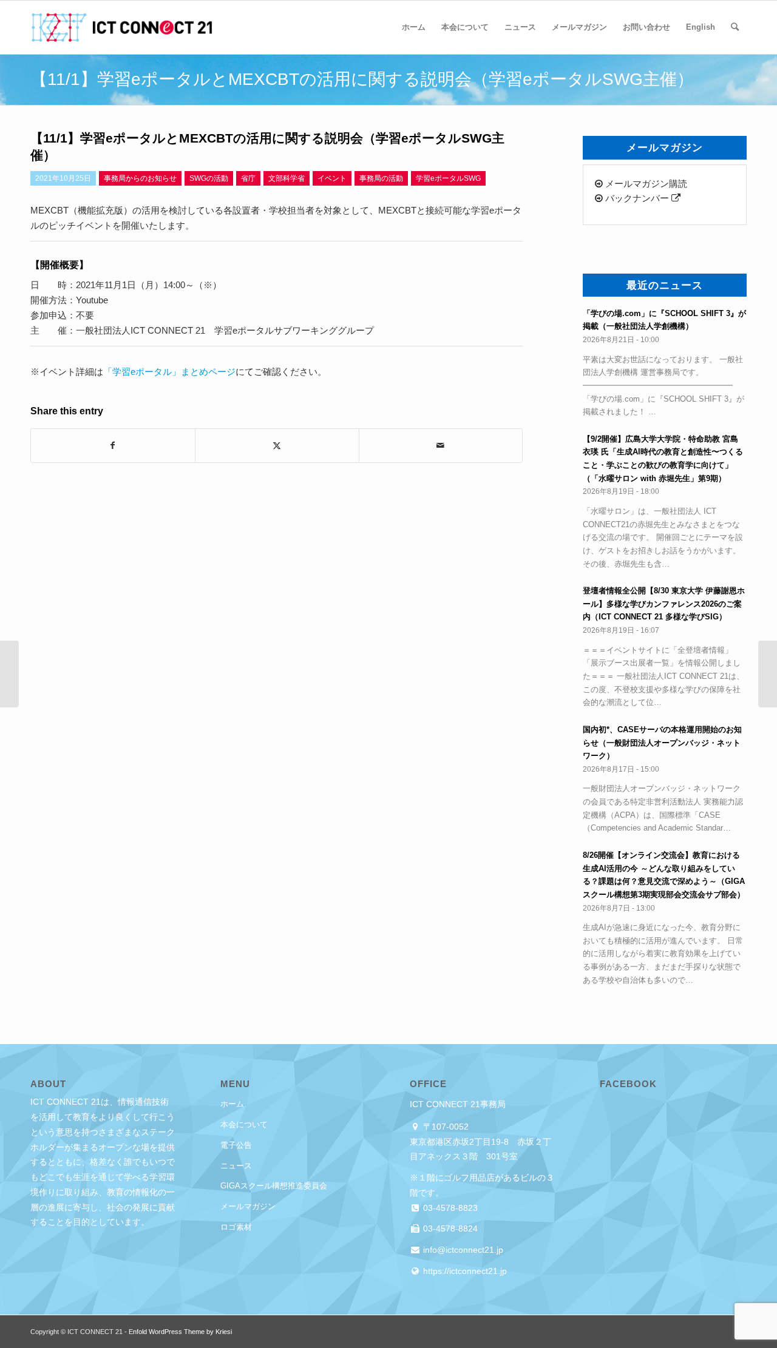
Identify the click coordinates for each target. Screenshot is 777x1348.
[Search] (735, 27)
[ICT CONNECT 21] (121, 27)
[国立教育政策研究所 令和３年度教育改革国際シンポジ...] (9, 674)
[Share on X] (277, 445)
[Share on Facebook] (113, 445)
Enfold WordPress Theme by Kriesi (180, 1331)
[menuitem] (413, 27)
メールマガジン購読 (645, 183)
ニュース (236, 1165)
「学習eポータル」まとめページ (169, 371)
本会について (244, 1124)
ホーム (232, 1103)
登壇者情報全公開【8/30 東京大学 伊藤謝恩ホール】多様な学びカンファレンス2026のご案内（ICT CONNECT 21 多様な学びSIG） (664, 603)
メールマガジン (248, 1206)
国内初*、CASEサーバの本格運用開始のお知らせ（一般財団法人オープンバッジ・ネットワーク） (662, 742)
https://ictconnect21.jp (464, 1271)
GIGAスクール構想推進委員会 (273, 1185)
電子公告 (236, 1145)
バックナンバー (637, 198)
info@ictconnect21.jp (462, 1250)
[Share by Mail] (441, 445)
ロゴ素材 (236, 1227)
